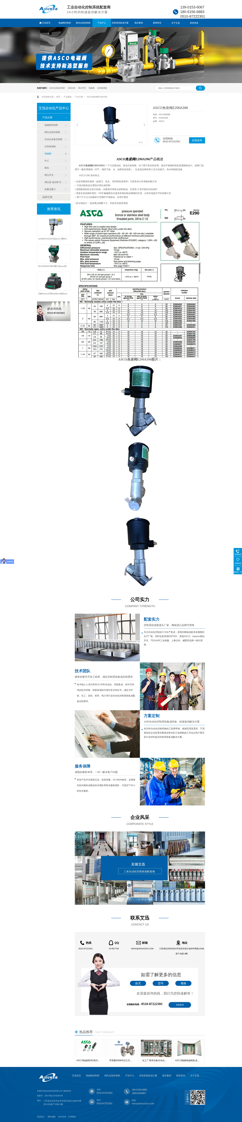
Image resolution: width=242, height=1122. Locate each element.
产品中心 (101, 23)
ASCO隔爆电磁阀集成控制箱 (187, 1060)
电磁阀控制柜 (64, 23)
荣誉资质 (194, 23)
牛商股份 (72, 1117)
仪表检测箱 (102, 88)
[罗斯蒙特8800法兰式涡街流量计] (123, 1048)
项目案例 (138, 23)
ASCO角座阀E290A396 (97, 97)
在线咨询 (197, 140)
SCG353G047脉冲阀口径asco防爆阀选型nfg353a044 (61, 251)
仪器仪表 (71, 88)
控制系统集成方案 (120, 23)
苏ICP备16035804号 (54, 1096)
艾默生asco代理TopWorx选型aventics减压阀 (57, 278)
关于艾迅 (175, 23)
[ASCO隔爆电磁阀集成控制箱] (189, 1048)
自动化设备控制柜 (57, 88)
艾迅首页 (46, 23)
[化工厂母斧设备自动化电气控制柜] (156, 1048)
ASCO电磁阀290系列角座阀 (88, 1060)
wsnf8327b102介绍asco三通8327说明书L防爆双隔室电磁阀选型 (66, 224)
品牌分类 (47, 197)
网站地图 (51, 1117)
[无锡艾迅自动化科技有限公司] (48, 13)
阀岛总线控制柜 (83, 23)
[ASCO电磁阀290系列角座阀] (90, 1048)
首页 (58, 97)
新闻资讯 (157, 23)
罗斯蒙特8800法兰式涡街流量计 (121, 1060)
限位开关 (82, 88)
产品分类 (79, 97)
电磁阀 (92, 88)
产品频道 (68, 97)
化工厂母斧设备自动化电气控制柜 (154, 1060)
